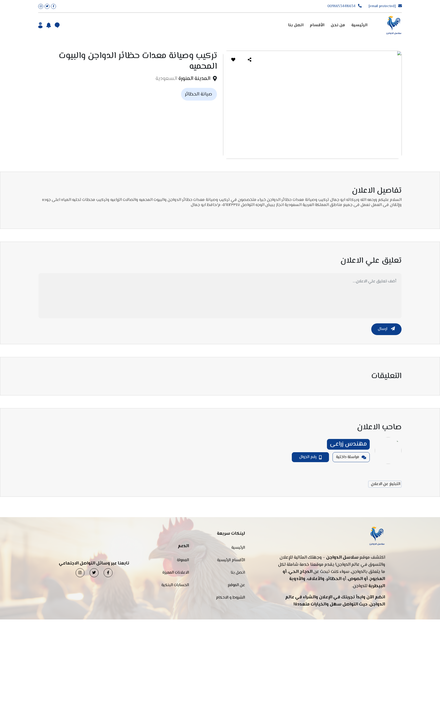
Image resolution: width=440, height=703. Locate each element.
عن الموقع (236, 585)
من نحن (338, 25)
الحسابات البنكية (175, 585)
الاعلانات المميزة (175, 573)
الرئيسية (359, 25)
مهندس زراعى (348, 444)
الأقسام (317, 25)
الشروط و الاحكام (230, 598)
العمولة (183, 560)
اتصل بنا (296, 25)
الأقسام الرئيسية (231, 560)
